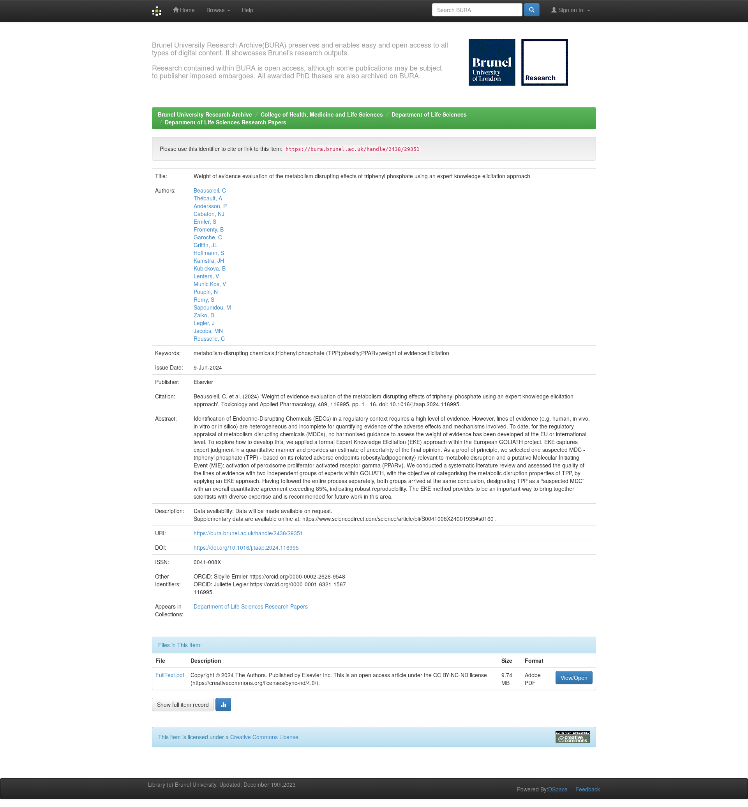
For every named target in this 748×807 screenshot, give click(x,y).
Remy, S (204, 299)
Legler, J (204, 323)
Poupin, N (206, 292)
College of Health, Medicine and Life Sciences (322, 114)
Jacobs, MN (208, 330)
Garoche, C (208, 237)
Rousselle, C (209, 338)
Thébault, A (208, 198)
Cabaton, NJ (209, 214)
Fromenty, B (209, 229)
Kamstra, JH (209, 260)
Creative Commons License (264, 737)
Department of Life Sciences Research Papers (225, 122)
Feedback (587, 789)
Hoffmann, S (209, 253)
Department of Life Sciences (429, 114)
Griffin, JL (205, 245)
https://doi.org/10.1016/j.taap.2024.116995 (246, 547)
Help (247, 10)
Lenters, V (206, 276)
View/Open (574, 677)
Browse (216, 10)
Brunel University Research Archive (205, 114)
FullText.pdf (169, 675)
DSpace (558, 789)
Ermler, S (205, 221)
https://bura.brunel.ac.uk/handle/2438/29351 (248, 533)
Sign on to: (571, 10)
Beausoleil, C (210, 190)
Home (186, 10)
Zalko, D (204, 315)
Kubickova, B (210, 268)
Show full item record (183, 704)
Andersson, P (210, 206)
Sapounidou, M (212, 307)
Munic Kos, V (210, 284)
